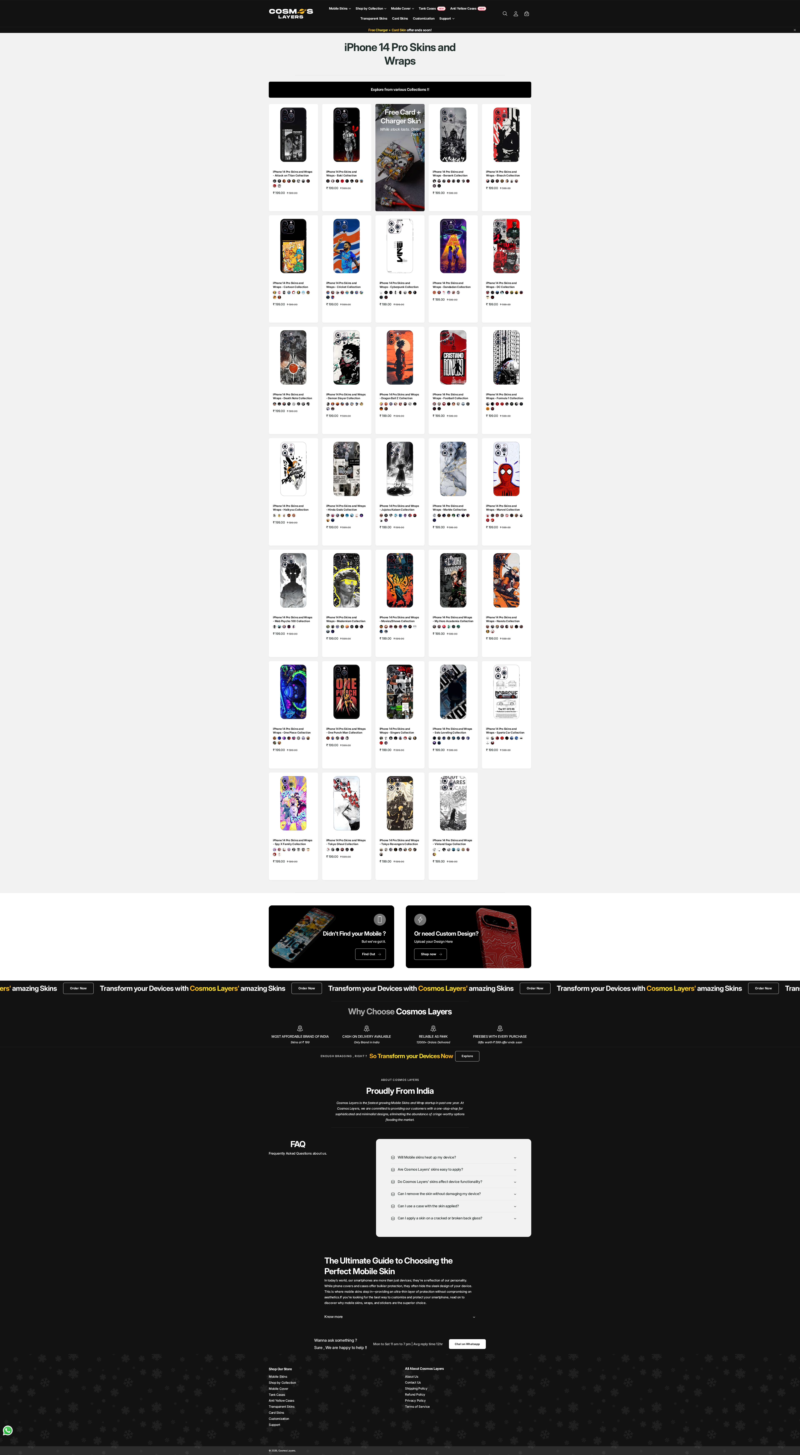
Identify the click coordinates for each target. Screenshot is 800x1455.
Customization (279, 1419)
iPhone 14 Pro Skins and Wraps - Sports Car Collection (505, 730)
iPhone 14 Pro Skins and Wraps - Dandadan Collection (451, 284)
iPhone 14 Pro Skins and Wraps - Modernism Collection (345, 619)
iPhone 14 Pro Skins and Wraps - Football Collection (450, 396)
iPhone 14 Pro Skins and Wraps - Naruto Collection (503, 619)
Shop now (428, 954)
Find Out (368, 954)
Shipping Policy (416, 1388)
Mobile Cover (400, 8)
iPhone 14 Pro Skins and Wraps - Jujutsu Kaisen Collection (399, 507)
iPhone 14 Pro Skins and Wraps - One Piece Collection (292, 730)
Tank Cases (277, 1395)
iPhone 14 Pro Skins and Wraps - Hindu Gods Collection (346, 507)
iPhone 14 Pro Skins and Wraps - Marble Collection (449, 507)
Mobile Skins (338, 8)
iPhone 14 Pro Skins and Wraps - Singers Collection (397, 730)
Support (445, 18)
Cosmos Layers (286, 1450)
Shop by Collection (369, 8)
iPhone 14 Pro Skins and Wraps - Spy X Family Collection (292, 842)
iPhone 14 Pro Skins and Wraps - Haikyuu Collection (291, 507)
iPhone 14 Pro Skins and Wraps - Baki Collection (341, 173)
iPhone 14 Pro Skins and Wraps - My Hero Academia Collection (453, 619)
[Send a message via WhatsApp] (8, 1430)
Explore (467, 1056)
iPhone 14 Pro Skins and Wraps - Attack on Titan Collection (292, 173)
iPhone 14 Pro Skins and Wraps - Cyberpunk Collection (399, 284)
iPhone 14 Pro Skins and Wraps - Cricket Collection (343, 284)
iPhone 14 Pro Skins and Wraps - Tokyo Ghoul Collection (346, 842)
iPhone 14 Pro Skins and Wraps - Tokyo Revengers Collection (399, 842)
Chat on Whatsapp (467, 1344)
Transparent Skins (282, 1407)
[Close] (795, 30)
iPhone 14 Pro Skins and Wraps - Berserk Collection (450, 173)
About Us (411, 1377)
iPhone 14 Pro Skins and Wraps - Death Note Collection (292, 396)
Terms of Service (417, 1407)
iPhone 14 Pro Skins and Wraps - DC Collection (501, 284)
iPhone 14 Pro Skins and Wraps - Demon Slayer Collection (346, 396)
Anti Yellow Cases (281, 1400)
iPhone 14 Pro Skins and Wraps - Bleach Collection (503, 173)
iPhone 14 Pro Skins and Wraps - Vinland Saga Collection (452, 842)
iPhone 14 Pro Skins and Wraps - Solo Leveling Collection (452, 730)
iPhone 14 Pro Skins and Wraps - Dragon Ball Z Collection (399, 396)
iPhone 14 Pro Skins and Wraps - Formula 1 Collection (504, 396)
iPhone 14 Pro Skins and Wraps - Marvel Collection (503, 507)
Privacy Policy (415, 1400)
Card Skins (276, 1413)
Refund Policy (415, 1394)
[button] (339, 9)
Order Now (119, 988)
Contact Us (413, 1382)
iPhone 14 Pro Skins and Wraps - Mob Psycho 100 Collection (292, 619)
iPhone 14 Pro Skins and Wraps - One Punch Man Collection (346, 730)
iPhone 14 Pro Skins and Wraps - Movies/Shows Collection (399, 619)
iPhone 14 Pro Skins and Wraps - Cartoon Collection (290, 284)
